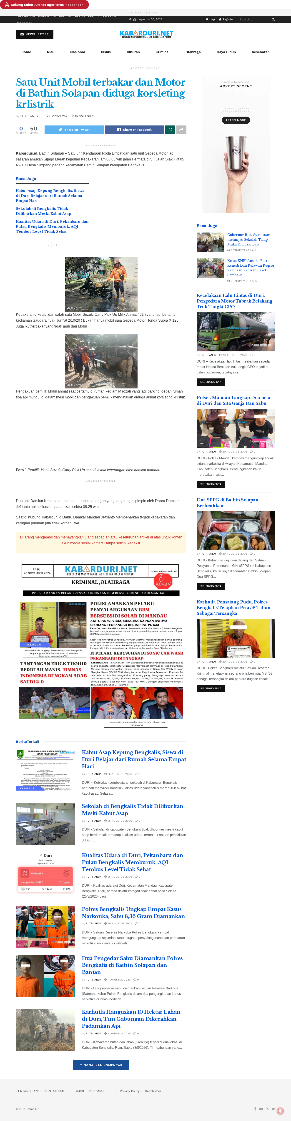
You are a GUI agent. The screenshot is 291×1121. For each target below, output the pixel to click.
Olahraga (193, 52)
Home (26, 52)
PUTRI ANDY (29, 116)
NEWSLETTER (36, 34)
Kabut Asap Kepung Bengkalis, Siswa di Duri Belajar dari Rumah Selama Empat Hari (50, 195)
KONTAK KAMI (47, 15)
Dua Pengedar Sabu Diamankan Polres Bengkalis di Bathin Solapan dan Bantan (132, 965)
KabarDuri (32, 1109)
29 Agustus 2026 (234, 355)
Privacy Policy (107, 15)
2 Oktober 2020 (58, 116)
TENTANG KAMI (25, 15)
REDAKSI (65, 15)
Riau (50, 52)
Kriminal (163, 52)
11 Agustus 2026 (119, 979)
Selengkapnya (210, 381)
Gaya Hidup (226, 52)
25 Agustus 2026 (119, 774)
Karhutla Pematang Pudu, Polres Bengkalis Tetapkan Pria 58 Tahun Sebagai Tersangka (233, 608)
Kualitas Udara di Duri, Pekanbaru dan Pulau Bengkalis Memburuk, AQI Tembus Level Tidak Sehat (52, 226)
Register (228, 19)
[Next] (56, 245)
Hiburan (133, 52)
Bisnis (106, 52)
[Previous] (48, 245)
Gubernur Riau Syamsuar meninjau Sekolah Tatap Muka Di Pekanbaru (248, 239)
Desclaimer (24, 23)
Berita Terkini (84, 116)
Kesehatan (261, 52)
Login (212, 19)
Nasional (77, 52)
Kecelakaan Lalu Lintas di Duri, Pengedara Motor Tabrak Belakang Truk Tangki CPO (234, 301)
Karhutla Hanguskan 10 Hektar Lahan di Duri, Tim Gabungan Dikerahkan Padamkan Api (131, 1019)
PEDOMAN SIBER (84, 15)
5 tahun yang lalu (243, 250)
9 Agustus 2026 (119, 1033)
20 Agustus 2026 (119, 923)
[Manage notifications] (280, 1111)
